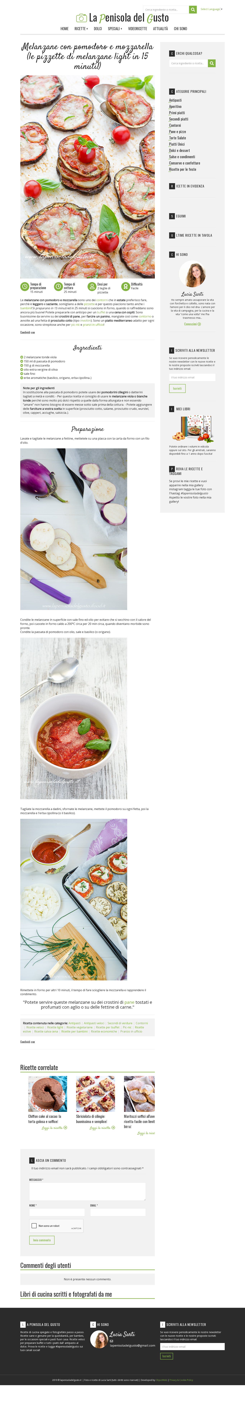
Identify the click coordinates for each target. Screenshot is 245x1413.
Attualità (160, 28)
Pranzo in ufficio (131, 1031)
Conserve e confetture (184, 163)
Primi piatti (177, 112)
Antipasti (75, 1023)
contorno (145, 316)
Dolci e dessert (179, 150)
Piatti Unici (177, 144)
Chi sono (180, 28)
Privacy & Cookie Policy (181, 1380)
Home (65, 28)
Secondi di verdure (120, 1023)
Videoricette (137, 28)
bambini (25, 308)
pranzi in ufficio (93, 325)
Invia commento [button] (42, 1240)
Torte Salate (177, 137)
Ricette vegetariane (80, 1027)
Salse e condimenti (182, 156)
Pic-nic (127, 1027)
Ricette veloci (35, 1027)
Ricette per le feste (182, 169)
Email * (94, 1205)
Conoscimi (190, 323)
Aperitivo (175, 106)
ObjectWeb (161, 1380)
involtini (85, 320)
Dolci (98, 28)
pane (129, 1002)
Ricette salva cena (46, 1031)
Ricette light (55, 1027)
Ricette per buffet (107, 1027)
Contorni (142, 1023)
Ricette (81, 28)
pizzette (89, 304)
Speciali (115, 28)
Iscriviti (177, 388)
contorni (102, 300)
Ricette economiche (104, 1031)
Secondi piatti (178, 119)
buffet (101, 312)
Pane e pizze (177, 131)
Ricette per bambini (74, 1031)
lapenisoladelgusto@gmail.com (132, 1345)
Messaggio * (36, 1180)
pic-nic (75, 325)
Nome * (33, 1205)
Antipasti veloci (94, 1023)
